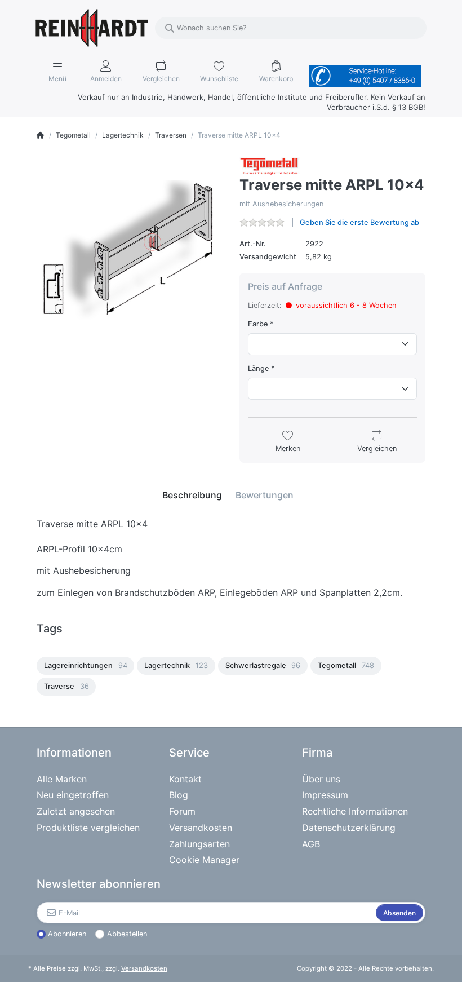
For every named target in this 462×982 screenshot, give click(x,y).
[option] (85, 666)
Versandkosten (144, 968)
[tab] (192, 495)
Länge (258, 368)
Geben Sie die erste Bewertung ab (359, 222)
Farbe (258, 324)
